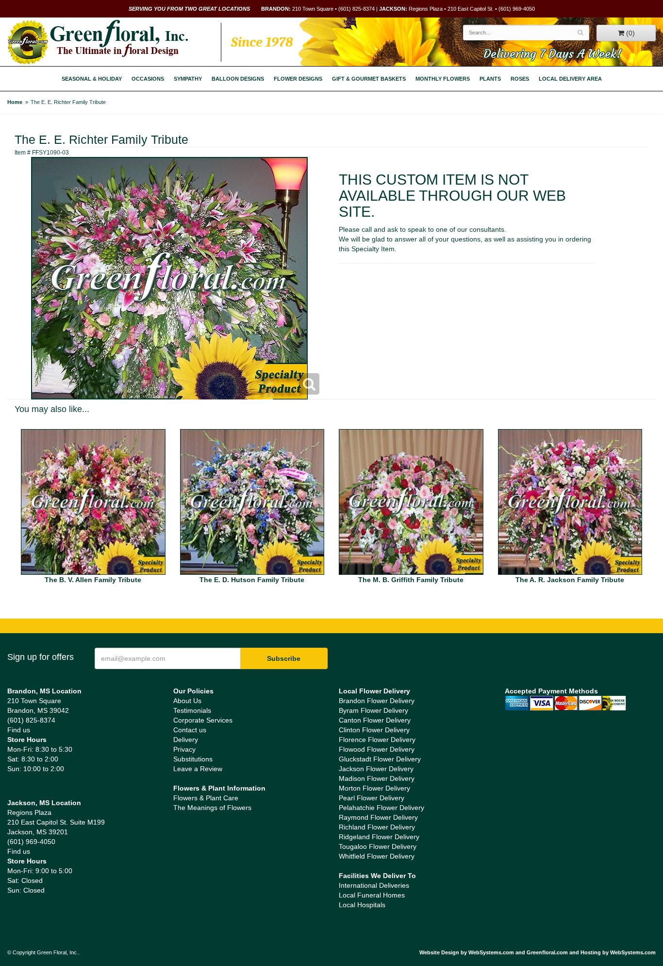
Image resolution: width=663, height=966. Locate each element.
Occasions (148, 79)
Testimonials (192, 710)
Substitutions (193, 759)
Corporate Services (202, 720)
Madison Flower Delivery (376, 778)
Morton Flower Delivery (374, 788)
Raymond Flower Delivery (378, 817)
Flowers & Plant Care (205, 798)
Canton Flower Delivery (375, 720)
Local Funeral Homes (372, 895)
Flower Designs (298, 79)
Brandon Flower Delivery (376, 701)
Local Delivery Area (570, 79)
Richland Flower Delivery (377, 827)
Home (14, 102)
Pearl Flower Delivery (371, 798)
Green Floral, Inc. (97, 42)
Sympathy (188, 79)
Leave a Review (197, 769)
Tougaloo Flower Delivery (377, 846)
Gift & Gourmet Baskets (369, 79)
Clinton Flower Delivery (374, 730)
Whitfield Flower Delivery (376, 856)
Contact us (189, 730)
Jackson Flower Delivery (376, 769)
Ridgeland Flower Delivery (379, 837)
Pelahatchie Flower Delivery (381, 807)
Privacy (184, 749)
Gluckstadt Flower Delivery (380, 759)
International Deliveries (374, 885)
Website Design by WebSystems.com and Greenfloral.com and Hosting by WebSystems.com (537, 952)
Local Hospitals (362, 905)
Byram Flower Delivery (373, 710)
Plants (490, 79)
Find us (18, 730)
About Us (187, 701)
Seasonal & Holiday (92, 79)
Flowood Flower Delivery (376, 749)
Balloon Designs (238, 79)
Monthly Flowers (442, 79)
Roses (520, 79)
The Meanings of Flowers (212, 807)
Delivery (185, 739)
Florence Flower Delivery (377, 739)
